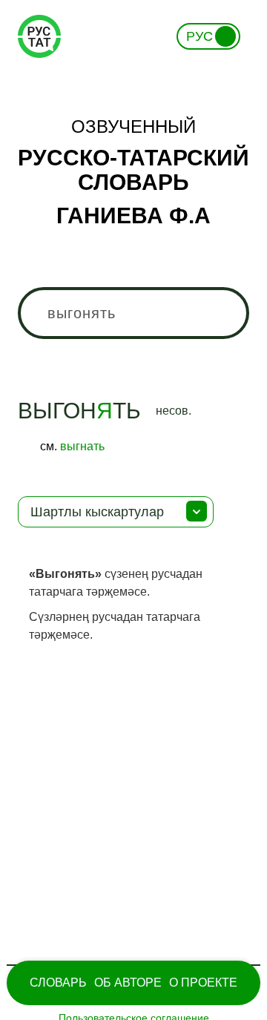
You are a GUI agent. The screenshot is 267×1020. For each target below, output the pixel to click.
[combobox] (133, 313)
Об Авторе (128, 982)
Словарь (58, 982)
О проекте (203, 982)
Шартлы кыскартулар (97, 511)
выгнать (82, 446)
